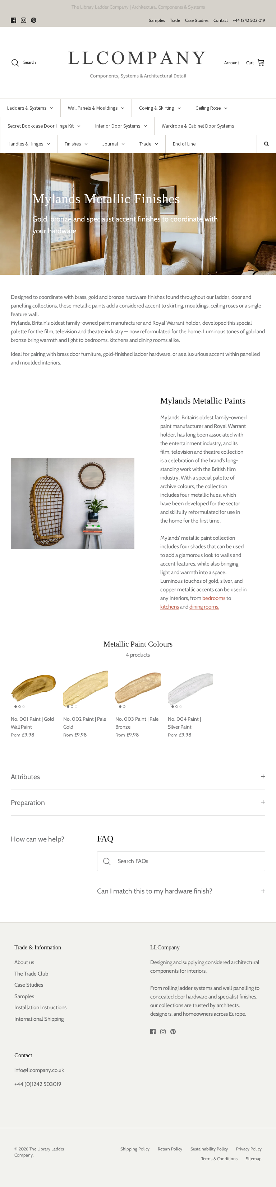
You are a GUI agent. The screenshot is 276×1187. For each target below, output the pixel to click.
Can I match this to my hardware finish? (154, 891)
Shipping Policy (135, 1149)
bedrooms (213, 598)
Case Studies (196, 20)
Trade (175, 20)
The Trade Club (31, 974)
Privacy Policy (249, 1149)
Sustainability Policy (209, 1149)
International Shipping (39, 1019)
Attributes (25, 776)
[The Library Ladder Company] (138, 62)
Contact (220, 20)
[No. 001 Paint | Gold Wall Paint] (33, 688)
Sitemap (254, 1158)
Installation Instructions (40, 1007)
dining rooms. (204, 607)
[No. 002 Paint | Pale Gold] (86, 688)
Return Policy (170, 1149)
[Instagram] (23, 20)
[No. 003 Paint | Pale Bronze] (138, 688)
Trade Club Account (169, 7)
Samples (157, 20)
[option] (138, 214)
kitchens (169, 607)
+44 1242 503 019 (249, 20)
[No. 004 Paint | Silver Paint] (190, 688)
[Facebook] (13, 20)
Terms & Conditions (219, 1158)
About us (24, 962)
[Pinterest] (33, 20)
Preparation (28, 802)
